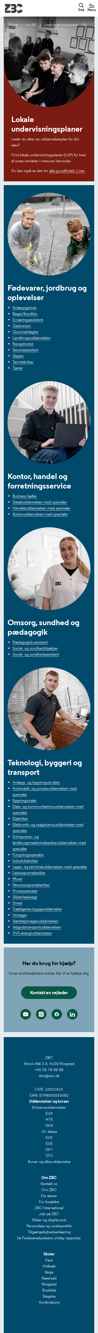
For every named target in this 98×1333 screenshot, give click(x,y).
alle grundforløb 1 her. (67, 170)
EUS (49, 1143)
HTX (49, 1119)
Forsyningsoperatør (28, 854)
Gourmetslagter (25, 331)
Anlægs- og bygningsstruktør (36, 782)
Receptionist (23, 343)
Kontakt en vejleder (49, 992)
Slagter (18, 355)
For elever (49, 1195)
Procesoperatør (25, 890)
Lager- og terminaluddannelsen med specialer (50, 866)
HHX (49, 1125)
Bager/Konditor (25, 313)
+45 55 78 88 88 (49, 1069)
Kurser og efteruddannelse (49, 1161)
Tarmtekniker (23, 361)
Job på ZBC (49, 1213)
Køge (49, 1272)
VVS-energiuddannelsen (32, 933)
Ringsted (49, 1284)
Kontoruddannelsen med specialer (40, 514)
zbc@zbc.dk (49, 1075)
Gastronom (22, 325)
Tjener (18, 367)
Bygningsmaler (25, 800)
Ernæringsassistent (28, 319)
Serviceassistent (25, 349)
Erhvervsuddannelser (49, 1107)
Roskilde (49, 1290)
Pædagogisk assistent (30, 642)
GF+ (49, 1149)
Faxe (49, 1260)
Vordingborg (49, 1302)
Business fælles (25, 496)
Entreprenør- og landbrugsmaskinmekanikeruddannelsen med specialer (49, 842)
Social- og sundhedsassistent (36, 654)
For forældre (49, 1201)
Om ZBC (49, 1189)
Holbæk (49, 1266)
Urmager (20, 915)
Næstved (49, 1278)
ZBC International (49, 1207)
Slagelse (49, 1296)
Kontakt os (49, 1183)
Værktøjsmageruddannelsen (35, 921)
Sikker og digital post (49, 1219)
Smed (17, 902)
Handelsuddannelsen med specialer (41, 508)
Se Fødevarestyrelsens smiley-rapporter (49, 1238)
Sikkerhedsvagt (25, 896)
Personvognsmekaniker (31, 884)
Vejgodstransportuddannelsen (37, 927)
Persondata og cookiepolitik (49, 1225)
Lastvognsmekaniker (29, 872)
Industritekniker (25, 860)
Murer (17, 878)
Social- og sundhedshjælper (35, 648)
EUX (49, 1113)
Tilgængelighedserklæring (49, 1232)
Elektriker (20, 818)
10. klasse (49, 1131)
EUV (49, 1137)
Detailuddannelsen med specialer (40, 502)
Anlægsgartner (25, 307)
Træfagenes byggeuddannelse (37, 909)
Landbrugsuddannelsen (32, 337)
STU (49, 1155)
